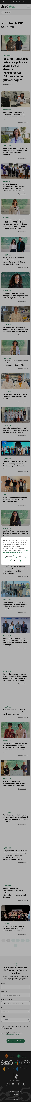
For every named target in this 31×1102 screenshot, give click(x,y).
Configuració (9, 556)
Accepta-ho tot (21, 556)
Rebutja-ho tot (15, 560)
